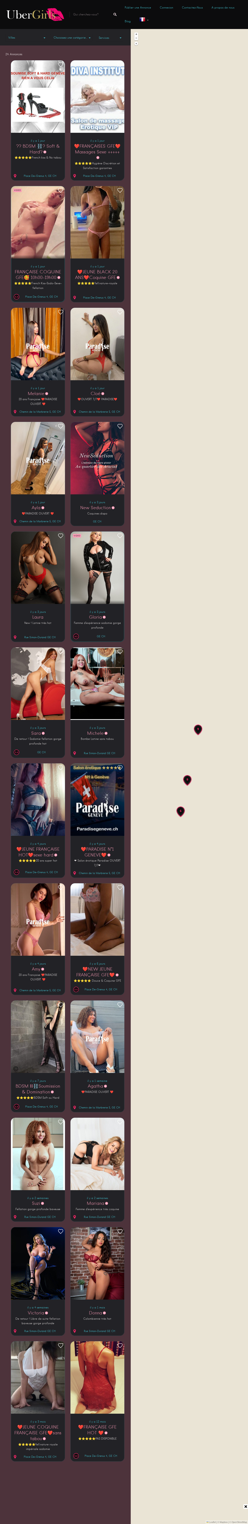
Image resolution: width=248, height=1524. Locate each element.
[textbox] (71, 37)
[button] (187, 780)
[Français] (144, 20)
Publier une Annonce (138, 7)
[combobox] (71, 38)
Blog (128, 21)
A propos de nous (223, 7)
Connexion (166, 7)
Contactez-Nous (192, 7)
